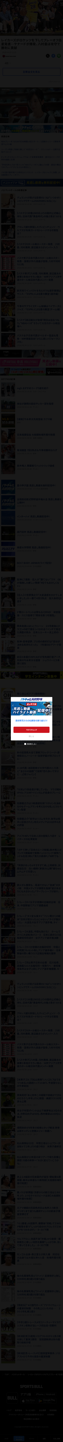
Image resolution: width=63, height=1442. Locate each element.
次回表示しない (31, 744)
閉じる (31, 736)
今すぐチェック (31, 729)
